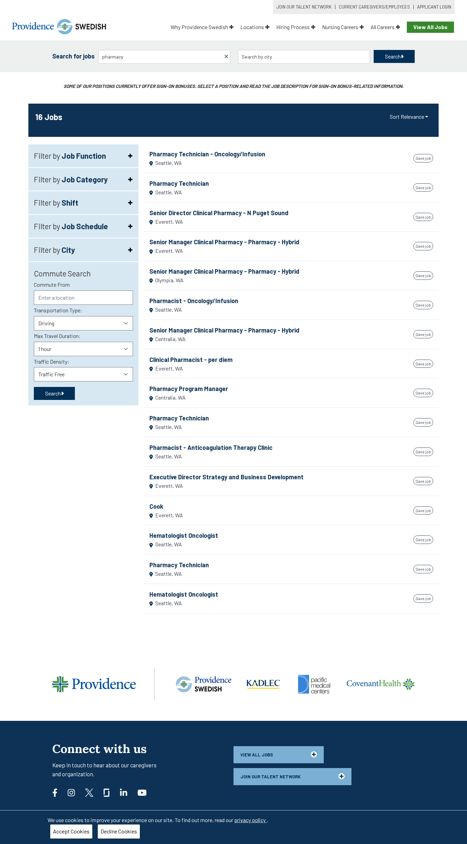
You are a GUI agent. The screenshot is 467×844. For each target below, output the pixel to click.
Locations (252, 27)
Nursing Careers (340, 27)
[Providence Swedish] (59, 26)
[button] (409, 117)
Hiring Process (293, 27)
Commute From (52, 284)
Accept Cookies (71, 831)
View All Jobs (430, 27)
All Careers (383, 27)
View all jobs (256, 754)
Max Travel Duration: (57, 336)
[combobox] (164, 57)
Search (393, 56)
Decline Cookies (119, 831)
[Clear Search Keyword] (226, 56)
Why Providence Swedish (199, 27)
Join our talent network (270, 776)
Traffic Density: (51, 361)
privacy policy (250, 820)
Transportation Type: (58, 310)
